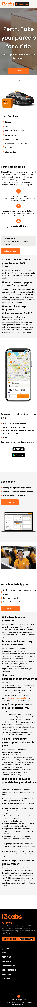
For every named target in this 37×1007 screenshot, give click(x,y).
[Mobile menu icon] (33, 4)
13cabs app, (9, 698)
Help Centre (6, 978)
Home (4, 952)
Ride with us (6, 957)
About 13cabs (6, 974)
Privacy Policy (26, 1002)
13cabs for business (9, 965)
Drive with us (6, 961)
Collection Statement (18, 1005)
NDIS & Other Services (9, 970)
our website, (21, 698)
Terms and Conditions (13, 1002)
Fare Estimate (9, 238)
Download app (22, 4)
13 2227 (8, 923)
